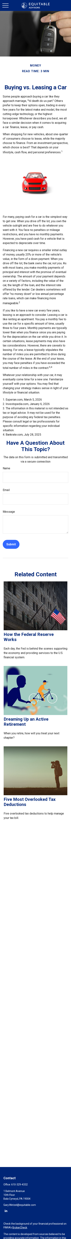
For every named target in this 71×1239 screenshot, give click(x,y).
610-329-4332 (19, 1184)
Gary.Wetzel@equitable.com (19, 1204)
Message (9, 511)
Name (6, 468)
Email (6, 490)
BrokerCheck (19, 1227)
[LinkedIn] (5, 1210)
